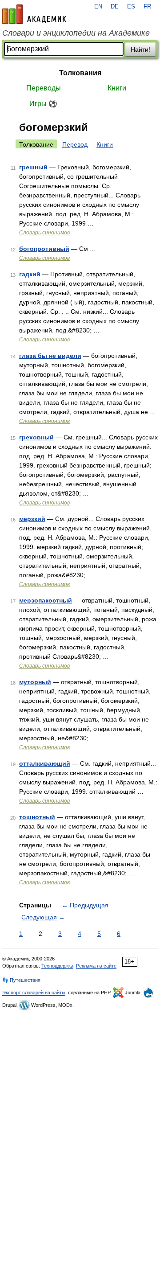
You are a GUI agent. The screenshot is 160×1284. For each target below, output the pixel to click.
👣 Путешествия (21, 980)
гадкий (29, 274)
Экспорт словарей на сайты (33, 992)
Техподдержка (57, 965)
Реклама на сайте (96, 965)
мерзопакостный (45, 600)
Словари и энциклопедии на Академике (76, 33)
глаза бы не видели (50, 355)
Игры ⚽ (43, 103)
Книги (117, 88)
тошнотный (37, 816)
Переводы (43, 88)
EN (98, 7)
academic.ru (34, 14)
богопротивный (44, 248)
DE (115, 7)
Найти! (140, 49)
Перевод (75, 144)
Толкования (80, 73)
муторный (35, 681)
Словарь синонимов (44, 233)
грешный (33, 167)
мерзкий (32, 518)
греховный (36, 437)
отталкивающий (44, 763)
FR (147, 7)
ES (131, 7)
